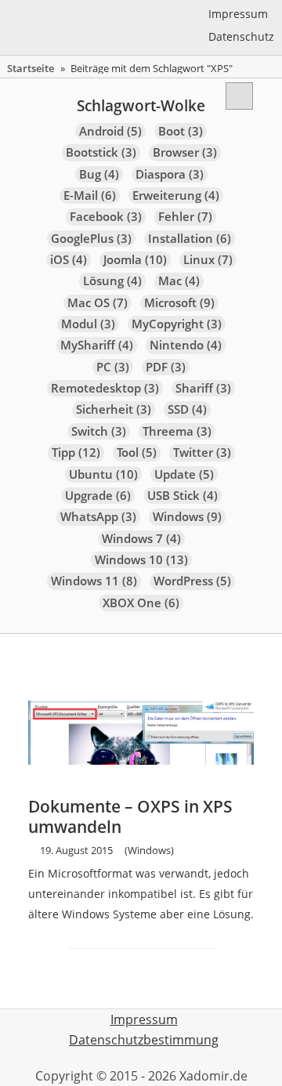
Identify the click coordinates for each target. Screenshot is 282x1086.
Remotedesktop (105, 388)
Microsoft (179, 303)
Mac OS (97, 303)
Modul (88, 324)
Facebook (106, 216)
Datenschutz (241, 36)
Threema (177, 431)
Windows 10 (141, 560)
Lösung (112, 281)
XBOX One (141, 603)
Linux (208, 260)
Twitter (202, 452)
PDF (166, 367)
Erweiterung (175, 195)
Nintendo (186, 345)
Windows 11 (94, 581)
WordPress (192, 581)
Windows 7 (141, 538)
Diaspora (170, 174)
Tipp (76, 452)
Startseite (30, 68)
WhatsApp (98, 517)
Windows (187, 517)
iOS (68, 260)
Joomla (135, 260)
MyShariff (96, 345)
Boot (180, 131)
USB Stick (182, 495)
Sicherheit (113, 409)
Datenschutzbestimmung (144, 1039)
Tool (137, 452)
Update (184, 474)
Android (110, 131)
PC (112, 367)
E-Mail (89, 195)
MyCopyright (177, 324)
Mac (179, 281)
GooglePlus (91, 238)
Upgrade (98, 495)
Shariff (203, 388)
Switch (98, 431)
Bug (99, 174)
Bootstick (101, 152)
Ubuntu (103, 474)
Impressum (238, 13)
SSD (187, 409)
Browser (185, 152)
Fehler (185, 216)
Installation (189, 238)
